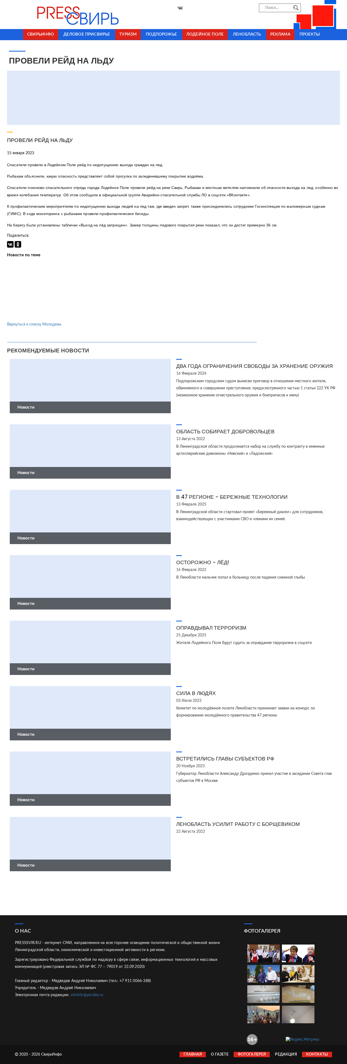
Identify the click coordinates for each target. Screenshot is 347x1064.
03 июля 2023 (188, 701)
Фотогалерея (252, 1054)
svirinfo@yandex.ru (86, 995)
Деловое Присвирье (86, 34)
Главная (193, 1054)
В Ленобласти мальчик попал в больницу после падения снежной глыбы (240, 577)
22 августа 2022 (190, 831)
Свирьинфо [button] (40, 34)
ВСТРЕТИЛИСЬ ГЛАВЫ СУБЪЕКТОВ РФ (225, 758)
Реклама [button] (280, 34)
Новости (25, 407)
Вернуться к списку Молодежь (34, 324)
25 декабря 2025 (191, 635)
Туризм (128, 34)
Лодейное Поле (205, 34)
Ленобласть (247, 34)
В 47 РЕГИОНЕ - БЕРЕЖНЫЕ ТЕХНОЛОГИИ (232, 497)
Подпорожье (161, 34)
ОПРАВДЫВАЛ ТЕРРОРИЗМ (211, 628)
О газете (219, 1054)
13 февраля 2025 (191, 504)
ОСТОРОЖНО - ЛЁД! (202, 562)
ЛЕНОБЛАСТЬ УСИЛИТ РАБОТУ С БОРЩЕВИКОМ (238, 824)
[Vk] (180, 8)
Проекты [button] (310, 34)
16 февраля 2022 (191, 570)
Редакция (286, 1054)
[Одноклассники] (18, 244)
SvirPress (65, 14)
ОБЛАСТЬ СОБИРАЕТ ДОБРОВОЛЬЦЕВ (225, 431)
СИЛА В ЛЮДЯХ (196, 693)
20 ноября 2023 (190, 766)
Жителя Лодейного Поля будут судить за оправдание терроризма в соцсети (244, 643)
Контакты (317, 1054)
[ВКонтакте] (10, 244)
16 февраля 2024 (191, 373)
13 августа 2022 (190, 439)
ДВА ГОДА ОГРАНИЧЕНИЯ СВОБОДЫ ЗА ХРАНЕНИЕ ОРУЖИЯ (254, 366)
